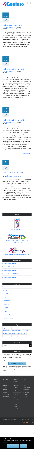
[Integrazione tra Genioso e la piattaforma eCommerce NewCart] (17, 237)
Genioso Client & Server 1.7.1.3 (11, 277)
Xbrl (24, 336)
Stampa (14, 336)
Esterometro (6, 300)
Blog (15, 28)
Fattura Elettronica (23, 328)
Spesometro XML (8, 318)
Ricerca (5, 333)
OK (23, 446)
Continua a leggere (27, 49)
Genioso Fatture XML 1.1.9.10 (12, 173)
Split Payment (6, 336)
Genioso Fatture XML (17, 229)
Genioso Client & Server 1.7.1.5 (11, 267)
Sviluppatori (27, 387)
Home (25, 384)
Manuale (5, 307)
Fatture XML (19, 28)
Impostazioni (13, 446)
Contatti (26, 394)
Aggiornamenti (9, 28)
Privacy (25, 396)
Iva (23, 330)
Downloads (5, 396)
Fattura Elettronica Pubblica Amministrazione (17, 254)
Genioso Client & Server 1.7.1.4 (11, 270)
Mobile (5, 311)
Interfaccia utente (16, 330)
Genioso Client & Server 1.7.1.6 (11, 263)
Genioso (4, 384)
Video (19, 336)
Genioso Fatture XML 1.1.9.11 (12, 25)
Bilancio (5, 293)
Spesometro (6, 314)
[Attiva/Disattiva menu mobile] (31, 3)
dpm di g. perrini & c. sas (9, 27)
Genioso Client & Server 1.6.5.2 (13, 69)
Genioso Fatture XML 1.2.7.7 (11, 274)
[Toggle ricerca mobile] (27, 3)
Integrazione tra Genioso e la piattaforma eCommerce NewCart (17, 241)
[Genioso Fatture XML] (17, 223)
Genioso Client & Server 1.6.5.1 (13, 120)
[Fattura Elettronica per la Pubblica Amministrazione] (17, 250)
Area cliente (27, 389)
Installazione (6, 330)
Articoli (5, 290)
